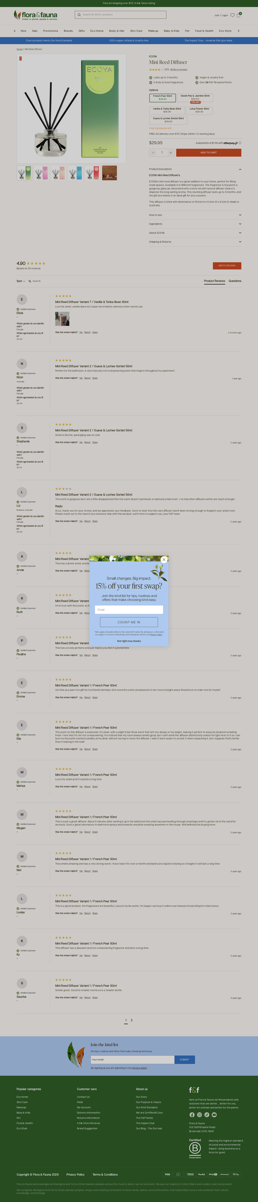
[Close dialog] (164, 560)
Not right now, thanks (129, 641)
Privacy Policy (156, 634)
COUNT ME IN (129, 622)
